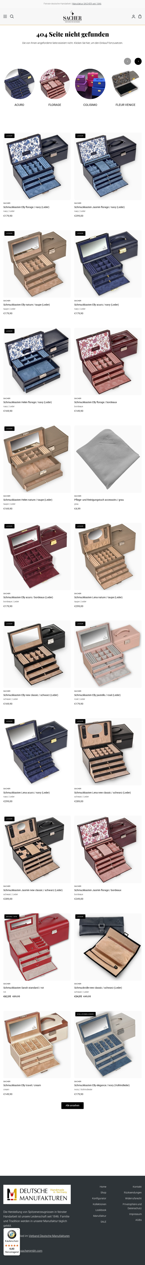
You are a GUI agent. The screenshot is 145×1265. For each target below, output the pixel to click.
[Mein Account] (132, 16)
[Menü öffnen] (3, 16)
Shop (103, 1192)
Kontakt (137, 1186)
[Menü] (18, 1230)
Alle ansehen (72, 1105)
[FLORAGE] (55, 90)
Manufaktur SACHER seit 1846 (86, 3)
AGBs (138, 1220)
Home (103, 1186)
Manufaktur (99, 1215)
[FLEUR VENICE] (126, 90)
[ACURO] (19, 90)
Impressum (135, 1214)
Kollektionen (99, 1204)
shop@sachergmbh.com (27, 1250)
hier (88, 43)
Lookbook (100, 1210)
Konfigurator (99, 1198)
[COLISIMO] (90, 90)
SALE (103, 1221)
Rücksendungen (133, 1192)
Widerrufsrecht (133, 1198)
